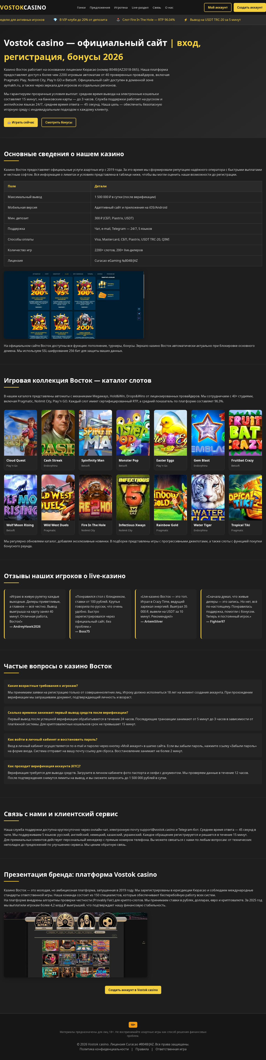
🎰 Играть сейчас (20, 122)
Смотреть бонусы (58, 122)
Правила (142, 1049)
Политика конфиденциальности (104, 1049)
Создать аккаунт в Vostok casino (133, 990)
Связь (157, 7)
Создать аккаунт (249, 7)
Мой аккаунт (218, 7)
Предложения (100, 7)
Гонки (81, 7)
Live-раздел (140, 7)
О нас (169, 7)
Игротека (121, 7)
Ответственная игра (171, 1049)
